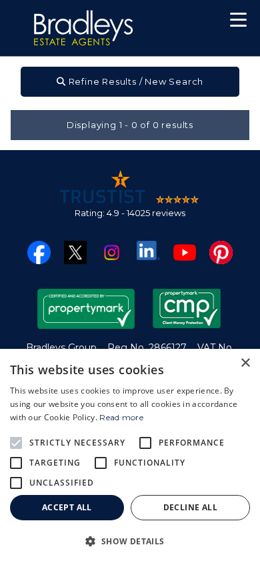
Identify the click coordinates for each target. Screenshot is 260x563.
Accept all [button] (67, 507)
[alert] (130, 456)
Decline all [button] (190, 507)
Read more (121, 417)
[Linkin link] (148, 249)
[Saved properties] (195, 23)
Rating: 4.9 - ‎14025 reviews (130, 212)
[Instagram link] (111, 251)
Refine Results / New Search (134, 81)
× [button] (245, 363)
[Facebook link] (39, 251)
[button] (238, 21)
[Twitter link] (75, 251)
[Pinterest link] (221, 251)
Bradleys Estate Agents (83, 28)
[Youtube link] (185, 251)
